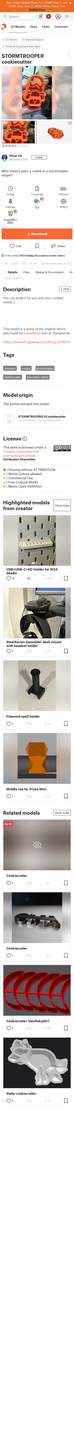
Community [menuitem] (62, 26)
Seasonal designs (34, 39)
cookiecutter (12, 377)
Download (39, 234)
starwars (10, 368)
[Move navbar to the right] (70, 27)
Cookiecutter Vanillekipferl (27, 1021)
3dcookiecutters (37, 377)
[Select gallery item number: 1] (33, 563)
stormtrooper (45, 368)
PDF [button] (66, 289)
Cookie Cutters (57, 255)
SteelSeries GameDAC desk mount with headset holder (33, 644)
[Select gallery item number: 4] (40, 635)
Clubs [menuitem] (46, 26)
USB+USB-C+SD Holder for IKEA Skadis (32, 571)
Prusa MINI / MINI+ (10, 221)
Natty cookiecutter (21, 1093)
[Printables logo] (4, 26)
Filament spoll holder (23, 716)
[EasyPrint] (41, 16)
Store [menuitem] (33, 26)
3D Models (11, 39)
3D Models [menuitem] (18, 26)
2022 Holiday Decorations (34, 255)
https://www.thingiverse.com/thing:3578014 (36, 342)
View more (62, 505)
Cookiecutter (16, 875)
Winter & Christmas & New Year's (23, 46)
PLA (37, 207)
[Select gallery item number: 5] (43, 635)
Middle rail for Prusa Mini (26, 789)
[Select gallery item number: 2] (37, 563)
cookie (26, 368)
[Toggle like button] (8, 578)
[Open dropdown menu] (69, 55)
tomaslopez (32, 333)
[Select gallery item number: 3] (40, 563)
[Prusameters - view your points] (48, 16)
